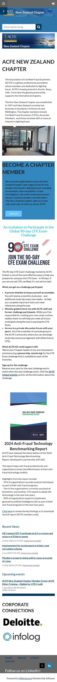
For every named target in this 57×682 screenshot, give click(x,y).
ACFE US (9, 661)
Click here (7, 511)
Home (8, 657)
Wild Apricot (25, 678)
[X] (42, 665)
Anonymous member (32, 540)
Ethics (35, 657)
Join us (21, 657)
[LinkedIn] (49, 665)
